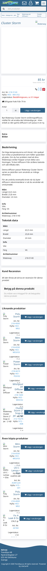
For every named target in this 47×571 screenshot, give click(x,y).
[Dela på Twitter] (38, 89)
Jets (15, 15)
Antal (4, 106)
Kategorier (9, 15)
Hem (3, 15)
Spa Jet (18, 15)
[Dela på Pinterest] (43, 89)
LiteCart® (24, 566)
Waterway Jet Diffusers (26, 15)
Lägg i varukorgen (33, 110)
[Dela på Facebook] (41, 89)
